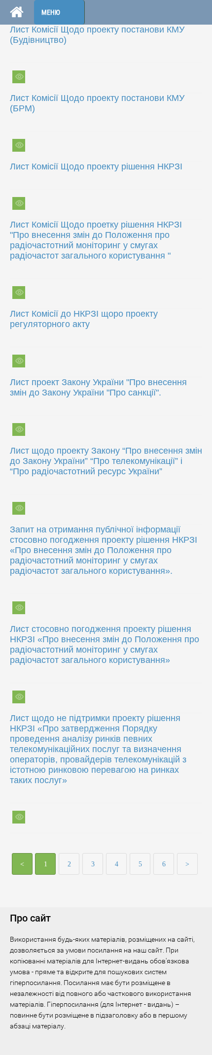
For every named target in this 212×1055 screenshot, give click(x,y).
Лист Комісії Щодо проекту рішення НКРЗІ (96, 166)
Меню (50, 12)
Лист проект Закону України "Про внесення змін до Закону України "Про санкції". (98, 387)
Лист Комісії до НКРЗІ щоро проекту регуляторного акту (84, 319)
